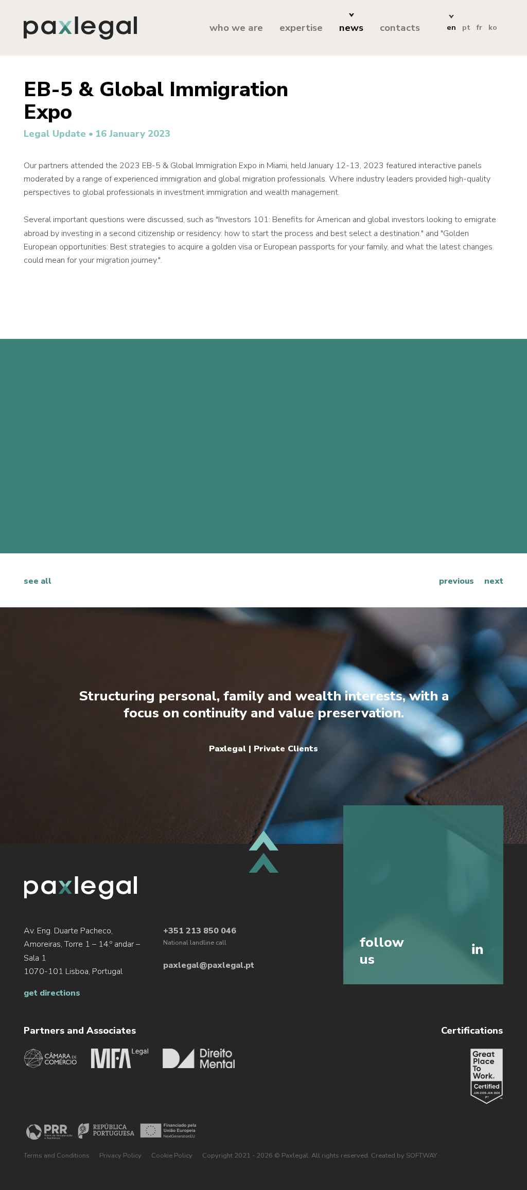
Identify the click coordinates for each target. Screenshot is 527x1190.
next (493, 581)
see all (37, 581)
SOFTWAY (421, 1155)
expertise (301, 27)
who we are (236, 27)
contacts (400, 27)
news (351, 27)
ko (492, 27)
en (451, 27)
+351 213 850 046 (199, 930)
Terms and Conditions (57, 1155)
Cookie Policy (171, 1155)
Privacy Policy (120, 1155)
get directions (52, 993)
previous (456, 581)
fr (479, 27)
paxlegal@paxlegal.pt (208, 965)
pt (466, 27)
